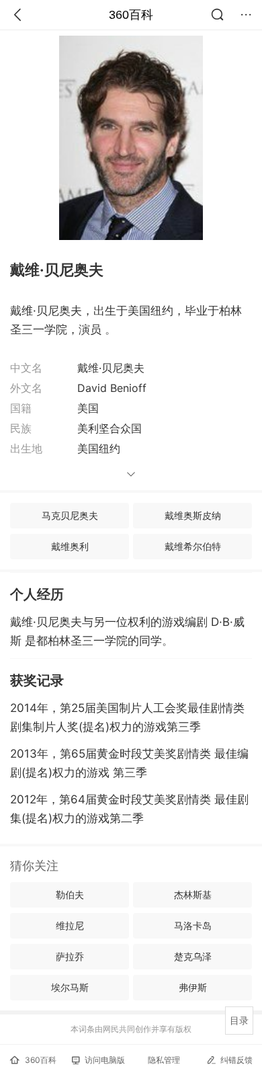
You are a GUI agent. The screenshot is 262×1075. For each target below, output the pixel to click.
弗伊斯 (193, 987)
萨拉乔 (70, 956)
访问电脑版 (105, 1060)
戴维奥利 (70, 546)
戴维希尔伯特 (193, 546)
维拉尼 (70, 925)
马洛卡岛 (193, 925)
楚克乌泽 (193, 956)
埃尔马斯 (70, 987)
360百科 (131, 15)
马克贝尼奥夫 (70, 515)
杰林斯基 (193, 894)
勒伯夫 (70, 894)
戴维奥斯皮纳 (193, 515)
